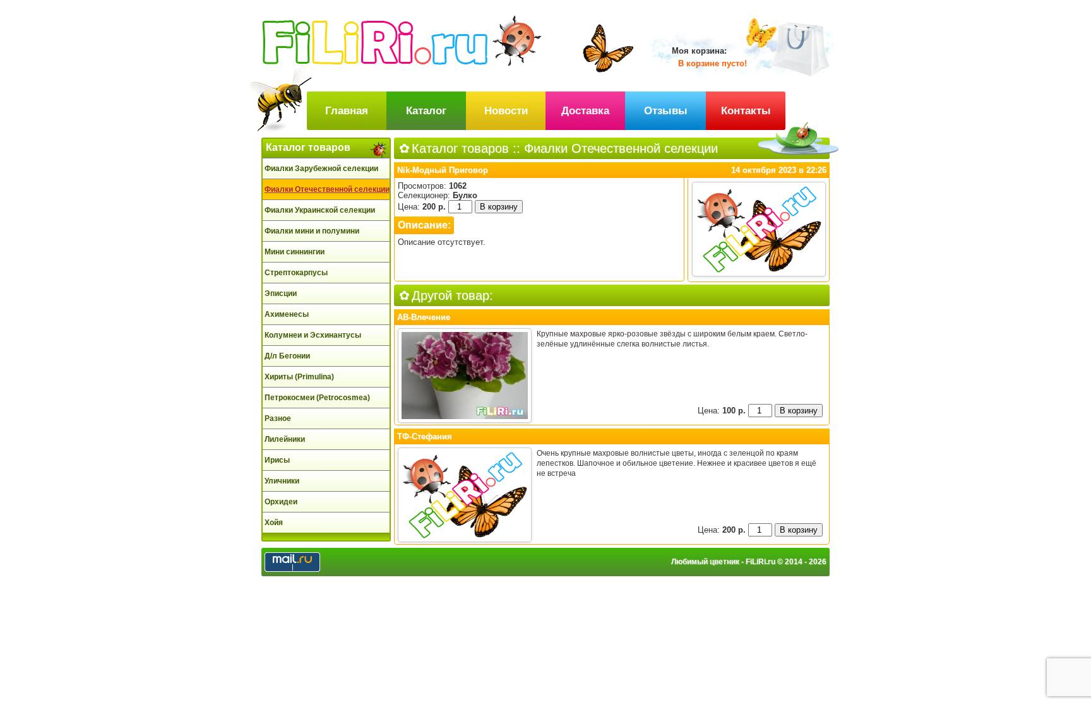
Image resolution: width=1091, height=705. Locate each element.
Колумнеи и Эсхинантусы (313, 335)
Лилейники (285, 439)
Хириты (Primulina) (299, 376)
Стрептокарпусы (296, 272)
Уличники (282, 481)
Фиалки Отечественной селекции (327, 189)
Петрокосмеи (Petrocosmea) (317, 397)
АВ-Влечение (423, 317)
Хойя (274, 522)
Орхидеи (281, 501)
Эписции (281, 293)
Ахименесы (287, 314)
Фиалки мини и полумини (312, 231)
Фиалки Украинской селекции (320, 210)
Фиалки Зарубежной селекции (321, 168)
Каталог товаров (308, 147)
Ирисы (277, 460)
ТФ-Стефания (424, 436)
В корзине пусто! (712, 63)
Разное (278, 418)
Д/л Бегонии (287, 356)
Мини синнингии (295, 251)
